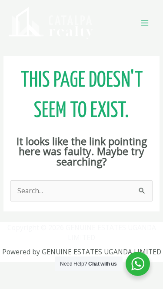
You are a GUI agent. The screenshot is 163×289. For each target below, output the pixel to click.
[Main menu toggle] (145, 22)
